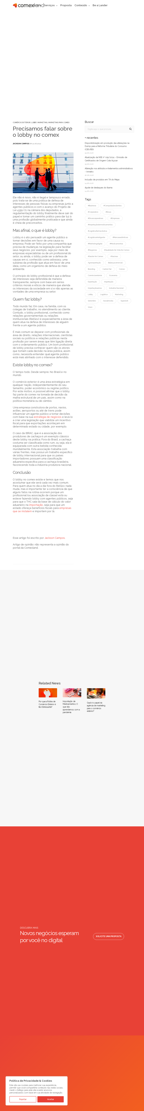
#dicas (108, 212)
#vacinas (114, 256)
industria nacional (116, 288)
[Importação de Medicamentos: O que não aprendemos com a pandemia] (72, 692)
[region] (37, 1091)
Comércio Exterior (22, 122)
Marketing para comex (58, 122)
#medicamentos (116, 244)
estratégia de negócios (47, 416)
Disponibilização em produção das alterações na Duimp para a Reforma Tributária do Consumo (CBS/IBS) (107, 146)
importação (36, 504)
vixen (90, 307)
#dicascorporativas (95, 218)
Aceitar (50, 1099)
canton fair (107, 269)
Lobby (34, 122)
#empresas (115, 218)
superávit (124, 301)
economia (113, 275)
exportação (92, 282)
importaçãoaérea (95, 288)
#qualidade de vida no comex (116, 250)
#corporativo (93, 212)
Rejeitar (23, 1099)
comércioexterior (95, 275)
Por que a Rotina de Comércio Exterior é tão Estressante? (47, 704)
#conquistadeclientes (113, 206)
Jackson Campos (21, 144)
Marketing (43, 122)
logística (104, 294)
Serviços (49, 5)
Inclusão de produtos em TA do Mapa (102, 179)
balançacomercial (115, 263)
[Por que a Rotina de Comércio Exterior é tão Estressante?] (48, 692)
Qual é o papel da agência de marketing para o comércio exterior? (96, 707)
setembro (92, 301)
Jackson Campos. (55, 537)
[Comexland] (28, 5)
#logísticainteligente (96, 237)
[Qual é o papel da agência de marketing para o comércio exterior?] (96, 693)
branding (91, 269)
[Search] (130, 129)
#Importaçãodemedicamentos (100, 225)
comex (122, 269)
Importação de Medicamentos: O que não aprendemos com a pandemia (71, 706)
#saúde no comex (95, 256)
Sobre (37, 5)
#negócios (92, 250)
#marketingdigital (95, 244)
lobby (90, 294)
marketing (119, 294)
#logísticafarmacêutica (97, 231)
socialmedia (108, 301)
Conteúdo (81, 5)
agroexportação (94, 263)
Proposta (66, 5)
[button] (108, 936)
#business (92, 206)
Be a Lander (100, 5)
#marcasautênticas (120, 237)
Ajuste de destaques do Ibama (98, 188)
